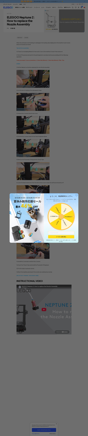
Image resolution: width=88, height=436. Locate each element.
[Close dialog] (76, 195)
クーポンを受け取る (61, 236)
